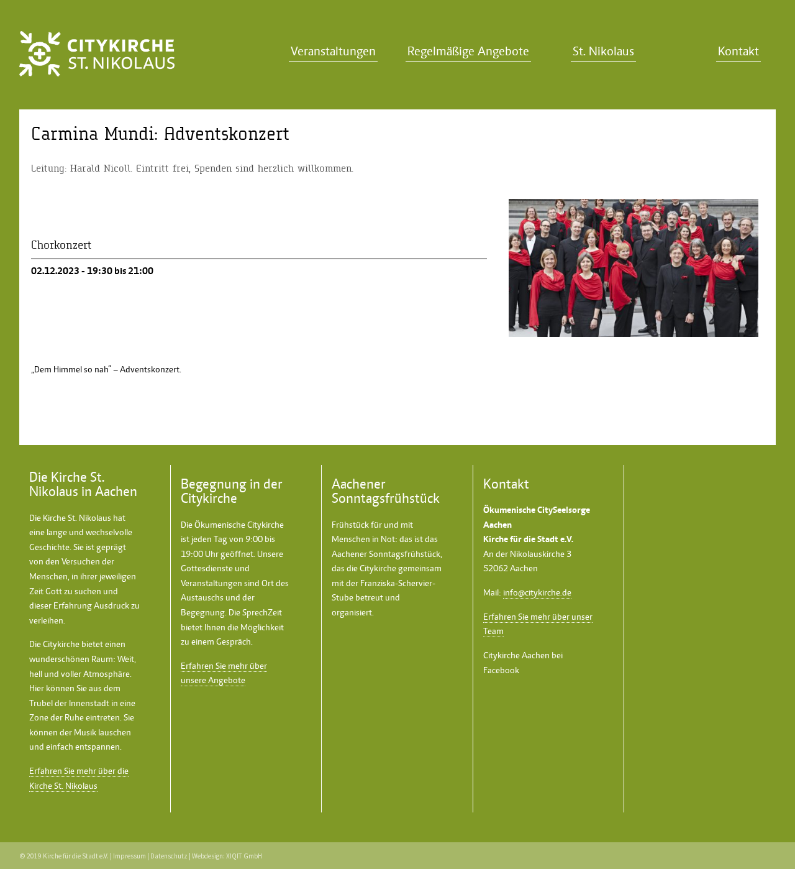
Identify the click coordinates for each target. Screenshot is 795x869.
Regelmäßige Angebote (468, 51)
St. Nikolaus (603, 51)
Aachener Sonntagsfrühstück (386, 553)
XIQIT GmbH (244, 856)
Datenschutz (169, 856)
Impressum (129, 856)
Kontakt (738, 51)
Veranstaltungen (333, 51)
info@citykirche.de (537, 592)
